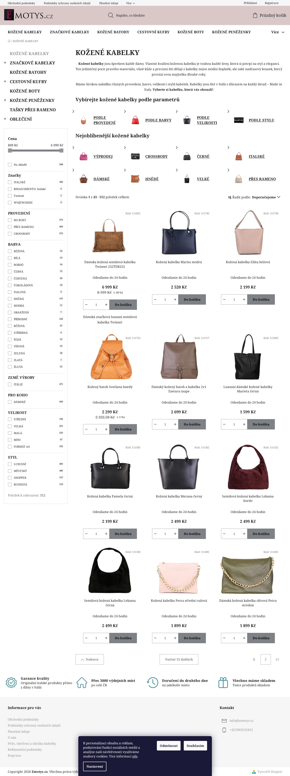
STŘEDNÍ (38, 419)
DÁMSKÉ (38, 402)
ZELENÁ (38, 353)
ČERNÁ (38, 271)
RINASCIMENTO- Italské (38, 189)
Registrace (271, 3)
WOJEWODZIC (38, 202)
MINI (38, 440)
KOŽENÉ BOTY (25, 91)
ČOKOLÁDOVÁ (38, 285)
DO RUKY (38, 220)
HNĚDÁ (38, 299)
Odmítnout (169, 746)
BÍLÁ (38, 258)
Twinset (38, 196)
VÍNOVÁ (38, 346)
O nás (12, 737)
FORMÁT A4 (38, 446)
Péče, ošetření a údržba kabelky (32, 743)
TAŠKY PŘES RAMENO (33, 109)
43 (277, 659)
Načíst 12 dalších (179, 659)
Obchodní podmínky (21, 3)
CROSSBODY (38, 233)
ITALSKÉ (38, 182)
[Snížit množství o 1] (86, 305)
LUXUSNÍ (38, 464)
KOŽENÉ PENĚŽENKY (32, 100)
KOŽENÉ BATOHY (28, 72)
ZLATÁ (38, 360)
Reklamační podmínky (25, 749)
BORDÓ (38, 265)
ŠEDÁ (38, 339)
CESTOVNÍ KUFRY (28, 81)
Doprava (14, 755)
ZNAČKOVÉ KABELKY (32, 63)
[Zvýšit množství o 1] (106, 305)
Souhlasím (195, 746)
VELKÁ (38, 426)
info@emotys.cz (242, 721)
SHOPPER (38, 478)
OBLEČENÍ (21, 119)
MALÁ (38, 433)
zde (135, 756)
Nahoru (92, 659)
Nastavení (95, 766)
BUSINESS (38, 484)
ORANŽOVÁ (38, 312)
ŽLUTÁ (38, 367)
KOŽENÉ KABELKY (29, 53)
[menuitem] (25, 32)
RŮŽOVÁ (38, 326)
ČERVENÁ (38, 278)
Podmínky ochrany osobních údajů (67, 3)
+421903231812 (241, 730)
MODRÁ (38, 305)
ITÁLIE (38, 384)
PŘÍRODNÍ (38, 319)
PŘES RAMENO (38, 227)
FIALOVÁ (38, 292)
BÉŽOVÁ (38, 251)
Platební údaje (108, 3)
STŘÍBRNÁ (38, 333)
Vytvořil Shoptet (270, 771)
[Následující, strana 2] (266, 659)
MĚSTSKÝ (38, 471)
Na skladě (38, 164)
